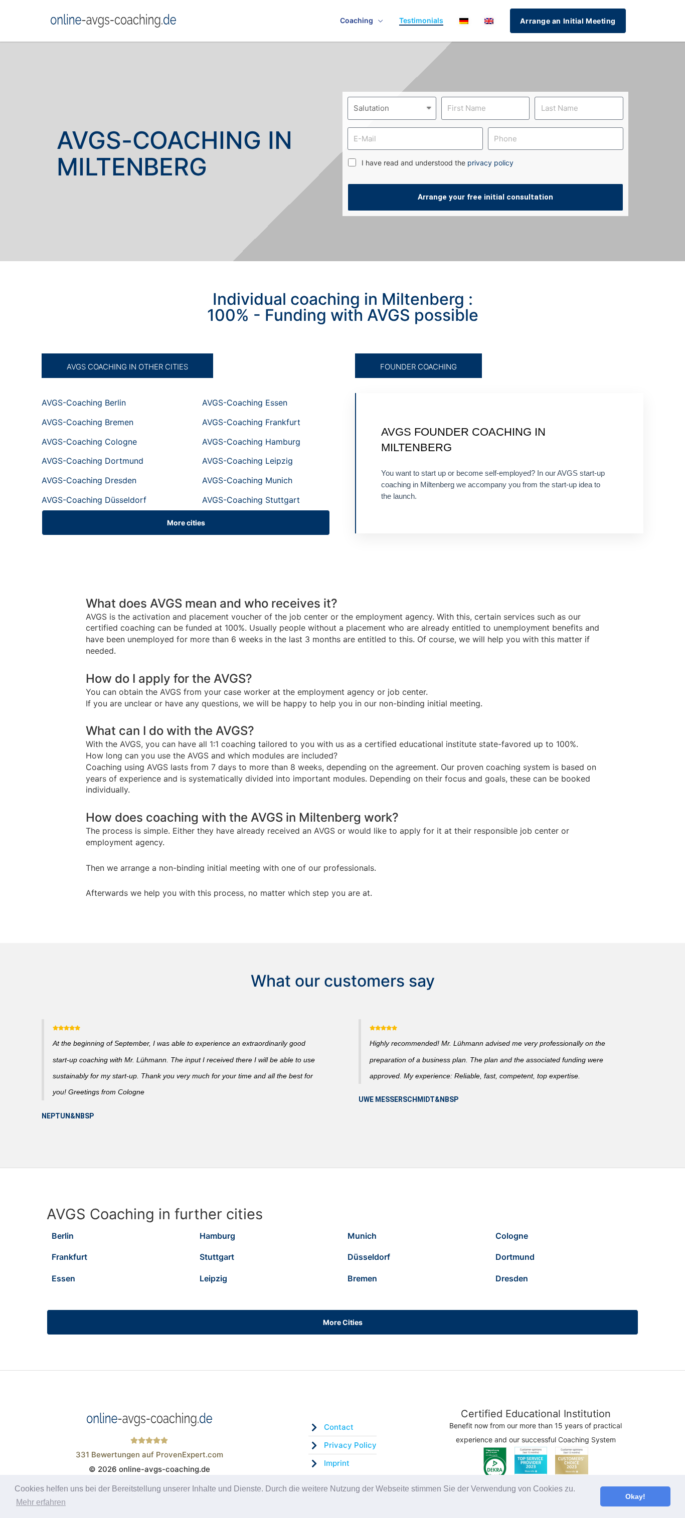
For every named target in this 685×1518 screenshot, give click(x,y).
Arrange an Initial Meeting (568, 21)
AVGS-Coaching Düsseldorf (94, 500)
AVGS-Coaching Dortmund (92, 461)
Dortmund (515, 1257)
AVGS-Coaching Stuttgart (251, 500)
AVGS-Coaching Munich (247, 480)
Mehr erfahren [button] (41, 1502)
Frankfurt (69, 1257)
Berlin (63, 1236)
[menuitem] (463, 21)
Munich (362, 1236)
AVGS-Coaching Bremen (87, 422)
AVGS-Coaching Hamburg (251, 442)
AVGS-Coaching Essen (244, 403)
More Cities (343, 1322)
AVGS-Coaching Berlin (84, 403)
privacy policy (490, 162)
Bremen (362, 1278)
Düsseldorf (369, 1257)
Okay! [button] (635, 1496)
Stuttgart (217, 1257)
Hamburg (217, 1236)
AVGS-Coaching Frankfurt (251, 422)
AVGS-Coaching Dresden (89, 480)
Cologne (511, 1236)
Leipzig (213, 1278)
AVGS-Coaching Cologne (89, 442)
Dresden (511, 1278)
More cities (186, 522)
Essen (63, 1278)
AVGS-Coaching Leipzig (247, 461)
